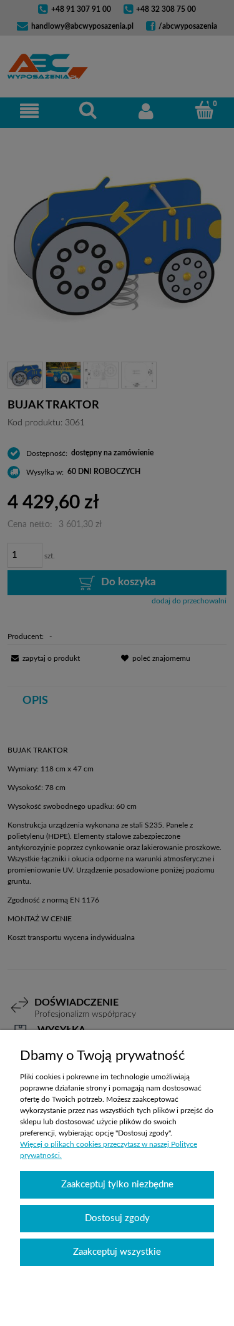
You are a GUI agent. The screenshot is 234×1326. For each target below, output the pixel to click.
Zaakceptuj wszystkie (117, 1252)
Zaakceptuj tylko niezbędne (117, 1184)
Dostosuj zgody (117, 1218)
